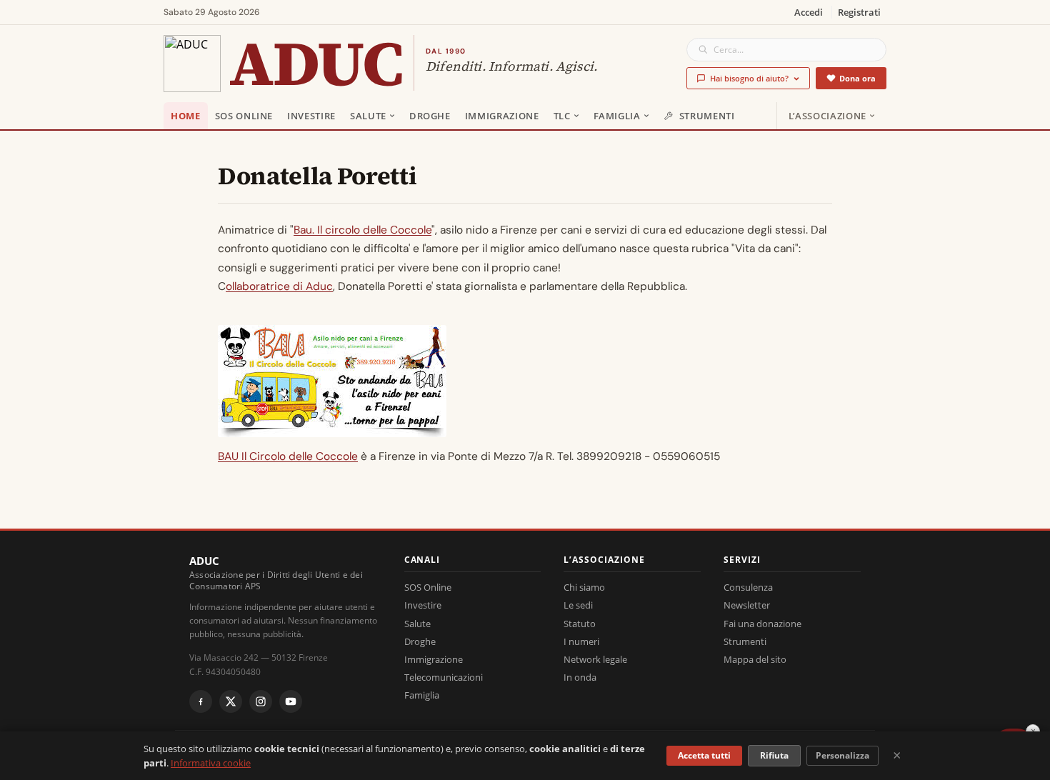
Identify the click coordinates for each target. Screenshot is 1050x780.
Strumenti (707, 115)
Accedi (808, 12)
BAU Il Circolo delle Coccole (288, 456)
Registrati (859, 12)
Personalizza (842, 755)
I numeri (581, 641)
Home (186, 115)
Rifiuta (774, 755)
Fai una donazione (762, 623)
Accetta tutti (704, 755)
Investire (311, 115)
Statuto (580, 623)
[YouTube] (290, 701)
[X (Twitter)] (230, 701)
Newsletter (747, 605)
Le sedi (578, 605)
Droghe (430, 115)
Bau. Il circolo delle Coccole (362, 230)
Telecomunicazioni (443, 677)
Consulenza (748, 587)
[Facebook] (200, 701)
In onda (580, 677)
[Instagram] (260, 701)
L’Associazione (827, 115)
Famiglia (617, 115)
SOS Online (244, 115)
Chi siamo (584, 587)
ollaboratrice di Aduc (279, 286)
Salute (368, 115)
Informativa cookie (211, 762)
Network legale (595, 659)
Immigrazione (502, 115)
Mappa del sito (755, 659)
